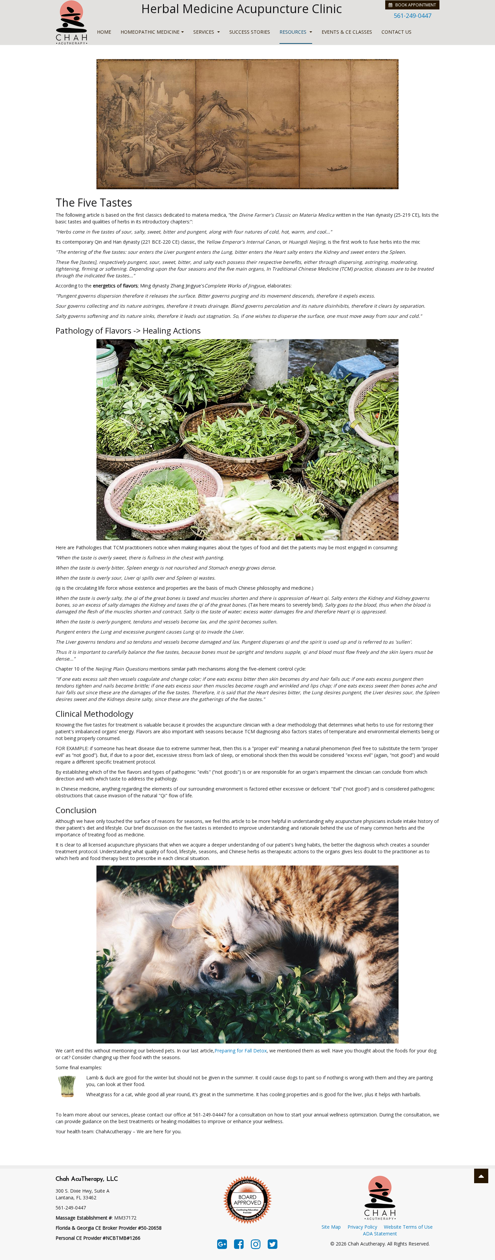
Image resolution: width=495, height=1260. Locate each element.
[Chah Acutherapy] (72, 22)
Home (104, 32)
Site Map (331, 1227)
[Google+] (222, 1243)
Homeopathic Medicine (150, 32)
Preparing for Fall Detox (240, 1050)
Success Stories (249, 32)
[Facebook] (239, 1243)
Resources (293, 32)
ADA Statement (380, 1233)
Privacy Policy (362, 1227)
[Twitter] (272, 1243)
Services (204, 32)
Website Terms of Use (408, 1227)
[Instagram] (256, 1243)
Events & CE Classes (347, 32)
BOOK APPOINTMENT (414, 5)
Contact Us (396, 32)
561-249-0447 (412, 15)
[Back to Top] (481, 1176)
